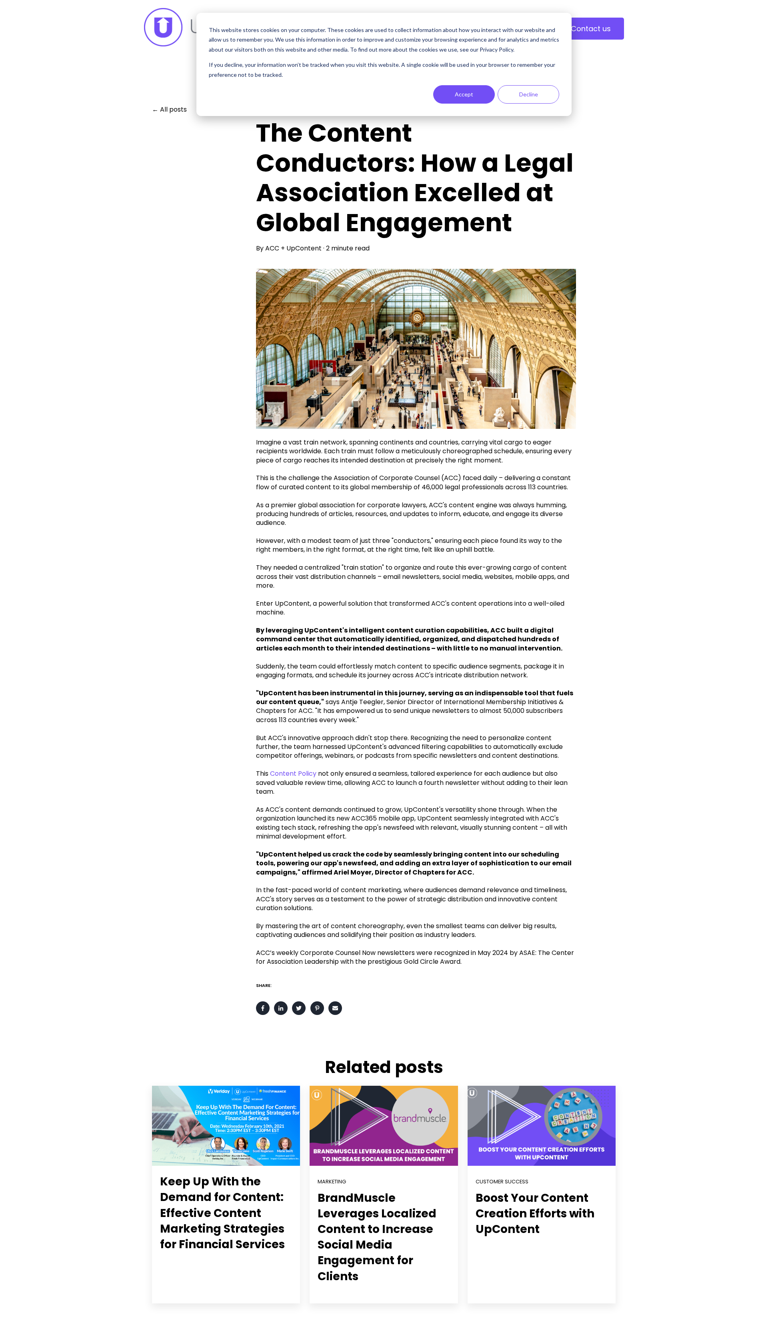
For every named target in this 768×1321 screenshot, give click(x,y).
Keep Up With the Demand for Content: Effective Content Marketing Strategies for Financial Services (222, 1213)
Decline (528, 94)
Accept (464, 94)
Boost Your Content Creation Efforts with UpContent (535, 1213)
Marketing (332, 1181)
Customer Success (502, 1181)
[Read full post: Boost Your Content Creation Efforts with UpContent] (542, 1126)
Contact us (591, 29)
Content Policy (293, 773)
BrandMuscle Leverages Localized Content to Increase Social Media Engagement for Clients (377, 1237)
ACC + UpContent (293, 248)
